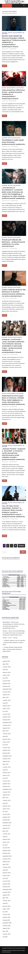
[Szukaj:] (14, 552)
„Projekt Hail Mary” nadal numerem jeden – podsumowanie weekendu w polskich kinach (12, 649)
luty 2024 (5, 745)
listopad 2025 (6, 686)
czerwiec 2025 (7, 700)
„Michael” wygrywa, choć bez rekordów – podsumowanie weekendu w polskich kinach (14, 642)
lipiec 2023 (5, 764)
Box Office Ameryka (17, 33)
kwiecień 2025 (6, 706)
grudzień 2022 (6, 784)
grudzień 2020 (6, 850)
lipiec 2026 (5, 664)
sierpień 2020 (6, 862)
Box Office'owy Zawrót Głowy (17, 948)
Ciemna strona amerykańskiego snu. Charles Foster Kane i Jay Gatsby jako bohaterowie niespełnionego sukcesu (14, 633)
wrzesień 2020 (7, 859)
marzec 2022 (6, 809)
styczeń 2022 (6, 814)
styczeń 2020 (6, 881)
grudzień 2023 (6, 750)
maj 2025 (5, 703)
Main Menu (8, 6)
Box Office (10, 33)
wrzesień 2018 (6, 926)
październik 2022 (7, 789)
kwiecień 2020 (6, 873)
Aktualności (4, 33)
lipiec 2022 (5, 797)
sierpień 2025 (6, 695)
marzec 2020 (6, 875)
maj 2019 (5, 903)
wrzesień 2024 (7, 725)
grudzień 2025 (6, 683)
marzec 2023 (6, 775)
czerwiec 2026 (7, 667)
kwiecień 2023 (6, 772)
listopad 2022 (6, 786)
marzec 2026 (6, 675)
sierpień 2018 (6, 928)
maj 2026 (5, 670)
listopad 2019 (6, 887)
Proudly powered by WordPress (9, 950)
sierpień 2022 (6, 795)
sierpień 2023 (6, 761)
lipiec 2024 (6, 731)
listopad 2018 (6, 920)
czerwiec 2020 (7, 867)
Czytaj (4, 66)
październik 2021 (7, 823)
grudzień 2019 (6, 884)
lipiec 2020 (5, 864)
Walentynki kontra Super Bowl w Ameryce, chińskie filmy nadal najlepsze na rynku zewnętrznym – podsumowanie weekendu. (13, 400)
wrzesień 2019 (6, 892)
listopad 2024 (6, 720)
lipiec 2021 (5, 831)
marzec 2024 (6, 742)
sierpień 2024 (6, 728)
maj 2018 (5, 937)
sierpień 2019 (6, 895)
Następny (21, 546)
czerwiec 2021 (6, 834)
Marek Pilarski (13, 49)
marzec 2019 (6, 909)
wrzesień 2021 (6, 825)
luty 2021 (5, 845)
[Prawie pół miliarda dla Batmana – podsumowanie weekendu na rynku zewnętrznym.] (14, 229)
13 (15, 546)
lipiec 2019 (5, 898)
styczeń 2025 (6, 714)
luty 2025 (5, 711)
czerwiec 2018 (6, 934)
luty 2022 (5, 811)
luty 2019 (5, 912)
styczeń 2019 (6, 914)
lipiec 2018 (5, 931)
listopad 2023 (6, 753)
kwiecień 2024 (6, 739)
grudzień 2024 (6, 717)
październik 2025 (7, 689)
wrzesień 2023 (6, 759)
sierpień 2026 (6, 661)
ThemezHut (8, 952)
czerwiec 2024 (7, 734)
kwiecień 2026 (6, 672)
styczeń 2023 (6, 781)
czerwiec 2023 (6, 767)
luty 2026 (5, 678)
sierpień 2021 (6, 828)
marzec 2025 (6, 708)
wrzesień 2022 (7, 792)
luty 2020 (5, 878)
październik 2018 (7, 923)
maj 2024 (5, 736)
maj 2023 (5, 770)
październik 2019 (7, 889)
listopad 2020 (6, 853)
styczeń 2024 (6, 747)
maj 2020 (5, 870)
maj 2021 (5, 837)
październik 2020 (7, 856)
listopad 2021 (6, 820)
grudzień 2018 (6, 917)
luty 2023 (5, 778)
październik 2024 (7, 722)
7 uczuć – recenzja (12, 638)
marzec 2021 (6, 842)
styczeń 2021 (6, 848)
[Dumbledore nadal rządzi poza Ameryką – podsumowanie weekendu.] (14, 129)
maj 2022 (5, 803)
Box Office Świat (20, 88)
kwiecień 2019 (6, 906)
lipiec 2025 (5, 697)
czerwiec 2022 (7, 800)
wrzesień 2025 (7, 692)
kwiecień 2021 (6, 839)
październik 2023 (7, 756)
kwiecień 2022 (6, 806)
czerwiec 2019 (6, 900)
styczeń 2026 (6, 681)
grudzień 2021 (6, 817)
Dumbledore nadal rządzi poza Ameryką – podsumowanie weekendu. (13, 142)
